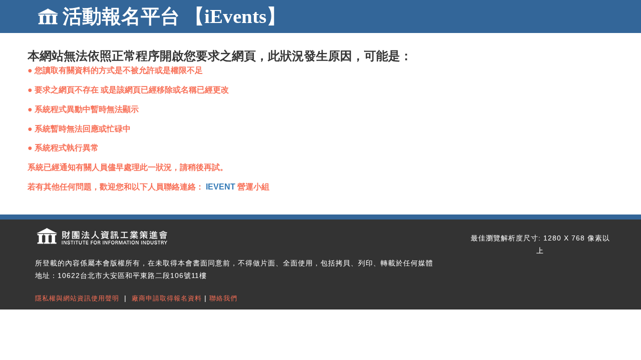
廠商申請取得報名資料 (167, 298)
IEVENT (220, 186)
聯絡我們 (223, 298)
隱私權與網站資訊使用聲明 (77, 298)
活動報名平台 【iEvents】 (174, 16)
